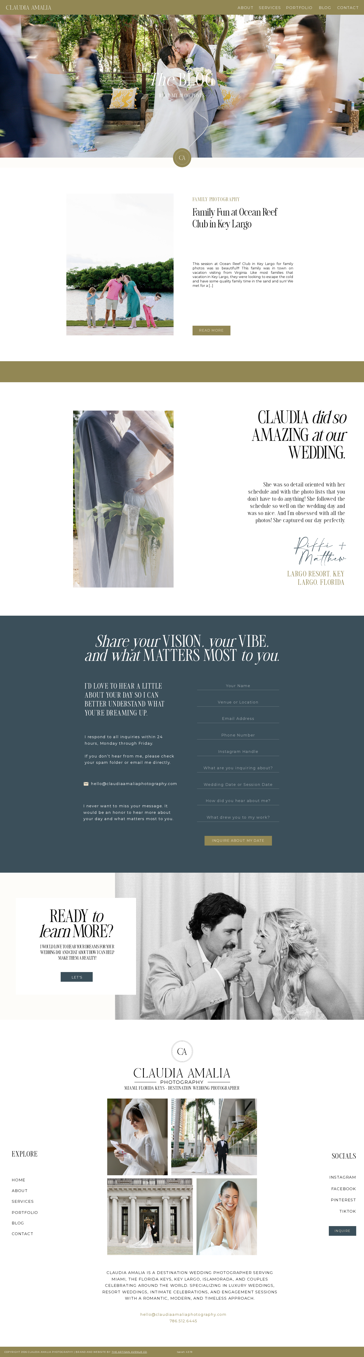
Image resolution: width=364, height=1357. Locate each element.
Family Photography (216, 200)
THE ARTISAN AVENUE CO (129, 1351)
